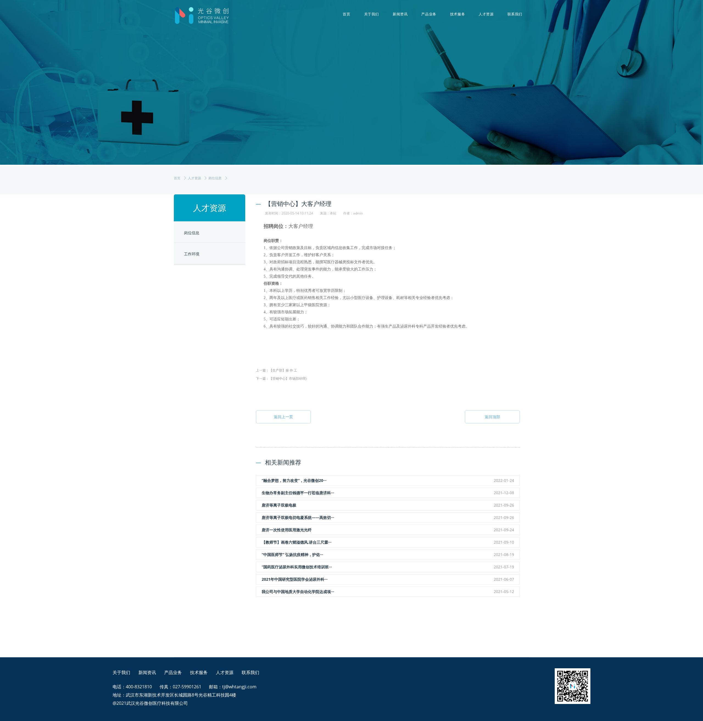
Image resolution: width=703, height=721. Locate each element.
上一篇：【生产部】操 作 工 (276, 370)
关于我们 (371, 14)
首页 (346, 14)
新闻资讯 (400, 14)
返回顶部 (492, 416)
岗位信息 (215, 178)
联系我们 (514, 14)
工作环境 (191, 253)
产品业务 (428, 14)
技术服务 (457, 14)
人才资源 (486, 14)
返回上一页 (283, 416)
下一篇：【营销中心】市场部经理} (281, 378)
